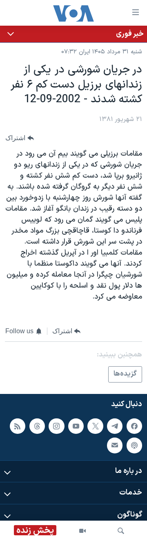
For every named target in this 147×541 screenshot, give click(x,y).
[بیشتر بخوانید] (73, 34)
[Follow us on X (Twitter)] (95, 426)
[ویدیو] (82, 531)
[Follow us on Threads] (37, 426)
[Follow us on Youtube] (76, 426)
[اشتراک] (114, 445)
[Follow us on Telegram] (114, 426)
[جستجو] (121, 531)
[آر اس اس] (17, 426)
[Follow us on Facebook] (134, 426)
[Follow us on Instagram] (56, 426)
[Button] (19, 137)
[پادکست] (134, 445)
